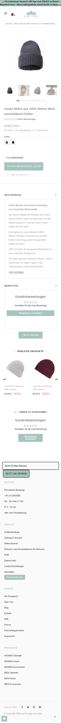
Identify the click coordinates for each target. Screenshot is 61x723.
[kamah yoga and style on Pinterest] (40, 707)
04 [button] (25, 100)
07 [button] (32, 100)
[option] (30, 55)
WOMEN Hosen (11, 661)
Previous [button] (8, 56)
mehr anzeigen (16, 272)
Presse (7, 624)
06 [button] (30, 100)
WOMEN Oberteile (13, 655)
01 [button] (18, 100)
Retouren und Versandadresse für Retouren (24, 549)
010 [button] (39, 100)
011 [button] (41, 100)
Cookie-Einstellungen (14, 566)
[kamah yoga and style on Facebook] (22, 707)
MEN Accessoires (12, 684)
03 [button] (23, 100)
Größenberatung (11, 532)
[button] (10, 119)
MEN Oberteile (11, 672)
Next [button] (52, 56)
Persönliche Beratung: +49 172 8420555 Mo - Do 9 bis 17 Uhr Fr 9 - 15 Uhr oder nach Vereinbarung (15, 501)
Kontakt (7, 613)
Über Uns (8, 602)
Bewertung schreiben (30, 313)
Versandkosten (25, 130)
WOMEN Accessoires (14, 667)
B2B (6, 619)
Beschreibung (13, 195)
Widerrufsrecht (11, 543)
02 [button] (21, 100)
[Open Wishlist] (4, 719)
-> (13, 157)
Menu (6, 13)
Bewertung (11, 286)
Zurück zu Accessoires (32, 412)
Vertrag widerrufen (14, 577)
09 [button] (37, 100)
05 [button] (28, 100)
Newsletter (9, 572)
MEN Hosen (10, 678)
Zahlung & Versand (13, 538)
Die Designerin (11, 596)
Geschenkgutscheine (14, 630)
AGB (6, 555)
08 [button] (34, 100)
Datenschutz (10, 560)
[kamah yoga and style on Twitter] (28, 707)
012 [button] (43, 100)
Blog (6, 607)
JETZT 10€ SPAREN (16, 473)
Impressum (9, 636)
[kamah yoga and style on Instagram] (34, 707)
